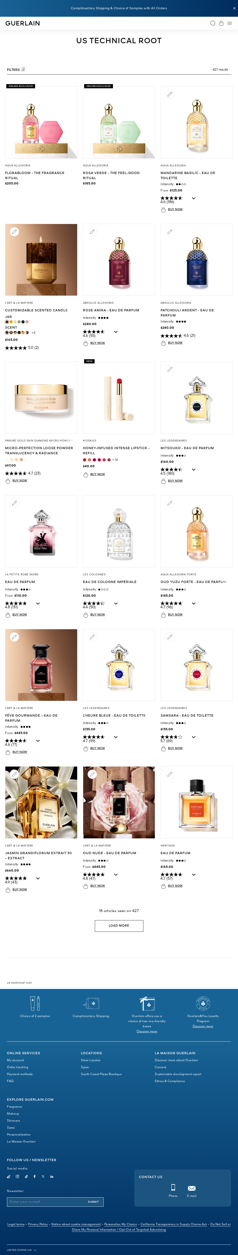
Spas (85, 1067)
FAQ (10, 1081)
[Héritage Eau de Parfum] (197, 802)
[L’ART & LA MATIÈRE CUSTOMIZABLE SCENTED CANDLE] (41, 260)
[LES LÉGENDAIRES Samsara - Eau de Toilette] (197, 665)
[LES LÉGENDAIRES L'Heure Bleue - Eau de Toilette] (119, 665)
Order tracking (17, 1067)
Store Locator (91, 1060)
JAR (12, 317)
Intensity (168, 184)
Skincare (13, 1120)
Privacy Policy (38, 1224)
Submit (93, 1202)
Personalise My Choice (120, 1224)
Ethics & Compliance (170, 1081)
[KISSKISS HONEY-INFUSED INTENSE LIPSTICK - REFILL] (119, 397)
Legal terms (16, 1224)
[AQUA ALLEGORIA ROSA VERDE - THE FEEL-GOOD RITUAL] (119, 122)
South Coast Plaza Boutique (101, 1074)
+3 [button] (33, 333)
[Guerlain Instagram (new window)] (17, 1177)
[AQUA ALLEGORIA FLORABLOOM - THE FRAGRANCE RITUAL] (41, 122)
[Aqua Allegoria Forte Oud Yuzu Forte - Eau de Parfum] (197, 531)
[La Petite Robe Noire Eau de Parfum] (41, 531)
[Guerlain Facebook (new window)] (35, 1177)
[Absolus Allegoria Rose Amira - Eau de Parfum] (119, 260)
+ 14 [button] (115, 459)
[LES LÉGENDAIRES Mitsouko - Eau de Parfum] (197, 397)
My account (15, 1060)
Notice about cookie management (76, 1224)
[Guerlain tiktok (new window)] (26, 1177)
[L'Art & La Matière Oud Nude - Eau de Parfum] (119, 802)
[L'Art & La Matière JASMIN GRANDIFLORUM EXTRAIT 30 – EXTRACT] (41, 802)
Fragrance (14, 1106)
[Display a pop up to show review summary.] (194, 199)
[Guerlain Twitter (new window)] (43, 1177)
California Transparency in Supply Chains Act (174, 1224)
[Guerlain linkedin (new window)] (52, 1177)
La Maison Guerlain (21, 1141)
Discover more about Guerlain (176, 1060)
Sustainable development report (178, 1074)
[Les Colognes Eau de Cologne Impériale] (119, 531)
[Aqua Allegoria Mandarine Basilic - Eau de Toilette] (197, 122)
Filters (13, 70)
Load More (119, 925)
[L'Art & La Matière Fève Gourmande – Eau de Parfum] (41, 665)
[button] (234, 8)
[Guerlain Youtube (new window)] (8, 1177)
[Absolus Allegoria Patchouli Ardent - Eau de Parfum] (197, 260)
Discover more (147, 1031)
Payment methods (20, 1074)
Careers (160, 1067)
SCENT (17, 327)
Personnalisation (19, 1134)
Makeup (13, 1113)
